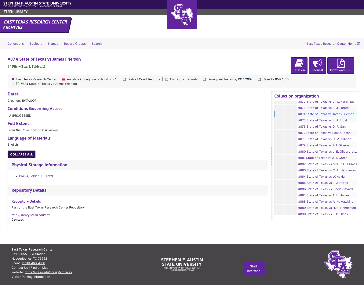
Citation (299, 70)
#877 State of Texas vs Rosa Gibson (324, 133)
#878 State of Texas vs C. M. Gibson (324, 139)
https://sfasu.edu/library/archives (48, 272)
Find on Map (40, 267)
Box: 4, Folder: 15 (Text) (36, 176)
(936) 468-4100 (33, 263)
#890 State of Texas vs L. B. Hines (323, 214)
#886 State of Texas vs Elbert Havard (325, 189)
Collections (16, 43)
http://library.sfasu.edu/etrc (31, 215)
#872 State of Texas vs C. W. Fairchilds (326, 101)
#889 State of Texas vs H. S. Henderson (327, 208)
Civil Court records (184, 79)
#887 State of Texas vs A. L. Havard (324, 195)
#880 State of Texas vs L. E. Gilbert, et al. (328, 151)
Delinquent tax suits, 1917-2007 (230, 79)
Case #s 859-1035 (276, 79)
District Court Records (144, 79)
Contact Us (20, 267)
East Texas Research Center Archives (35, 24)
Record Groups (75, 43)
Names (53, 43)
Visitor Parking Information (31, 277)
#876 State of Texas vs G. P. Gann (322, 126)
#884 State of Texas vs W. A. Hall (322, 176)
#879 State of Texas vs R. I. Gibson (323, 145)
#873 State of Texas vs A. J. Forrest (324, 108)
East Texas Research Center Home (332, 43)
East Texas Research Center (36, 79)
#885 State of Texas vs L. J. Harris (323, 183)
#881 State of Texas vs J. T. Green (322, 158)
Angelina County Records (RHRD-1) (92, 79)
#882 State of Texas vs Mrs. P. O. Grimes (327, 164)
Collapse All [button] (21, 154)
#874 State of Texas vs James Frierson (326, 114)
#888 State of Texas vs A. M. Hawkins (325, 201)
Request (317, 70)
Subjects (36, 43)
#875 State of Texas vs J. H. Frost (322, 120)
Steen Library (15, 11)
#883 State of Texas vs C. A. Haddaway (327, 170)
